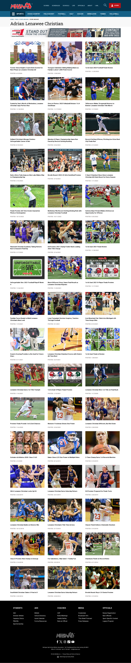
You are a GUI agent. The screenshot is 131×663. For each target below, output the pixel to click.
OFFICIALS (107, 608)
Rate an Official (62, 621)
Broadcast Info (83, 616)
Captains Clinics (18, 618)
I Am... (97, 5)
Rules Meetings (62, 616)
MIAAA (36, 613)
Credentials (82, 613)
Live (73, 5)
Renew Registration (109, 613)
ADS (36, 608)
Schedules (56, 5)
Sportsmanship (18, 624)
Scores (46, 5)
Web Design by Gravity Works (67, 656)
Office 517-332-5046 (56, 649)
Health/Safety (62, 618)
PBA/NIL (16, 621)
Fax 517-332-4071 (66, 649)
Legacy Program (108, 621)
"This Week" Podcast (85, 618)
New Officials (107, 616)
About (90, 5)
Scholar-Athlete (18, 616)
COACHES (61, 608)
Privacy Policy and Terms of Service (71, 654)
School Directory (40, 616)
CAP (58, 613)
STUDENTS (17, 608)
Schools (66, 5)
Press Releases (83, 621)
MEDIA (81, 608)
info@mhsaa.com (75, 649)
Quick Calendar (39, 618)
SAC (14, 613)
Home (12, 19)
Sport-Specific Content (110, 618)
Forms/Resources (40, 621)
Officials (81, 5)
